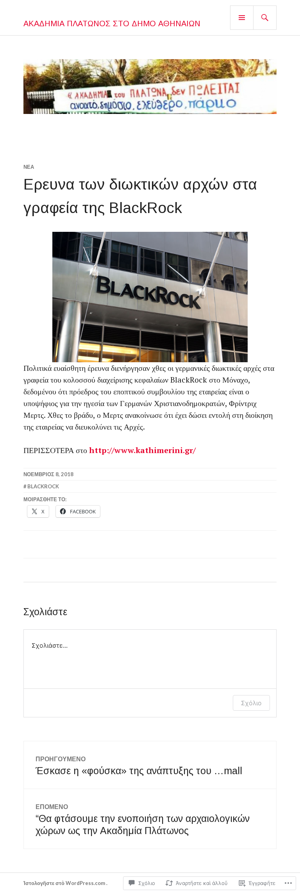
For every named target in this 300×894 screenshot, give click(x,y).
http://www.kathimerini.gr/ (142, 450)
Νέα (28, 167)
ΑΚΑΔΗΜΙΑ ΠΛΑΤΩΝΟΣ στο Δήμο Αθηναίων (111, 23)
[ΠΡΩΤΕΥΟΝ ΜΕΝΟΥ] (242, 17)
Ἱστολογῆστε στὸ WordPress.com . (65, 883)
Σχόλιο (251, 703)
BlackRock (43, 486)
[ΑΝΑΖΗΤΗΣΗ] (265, 17)
